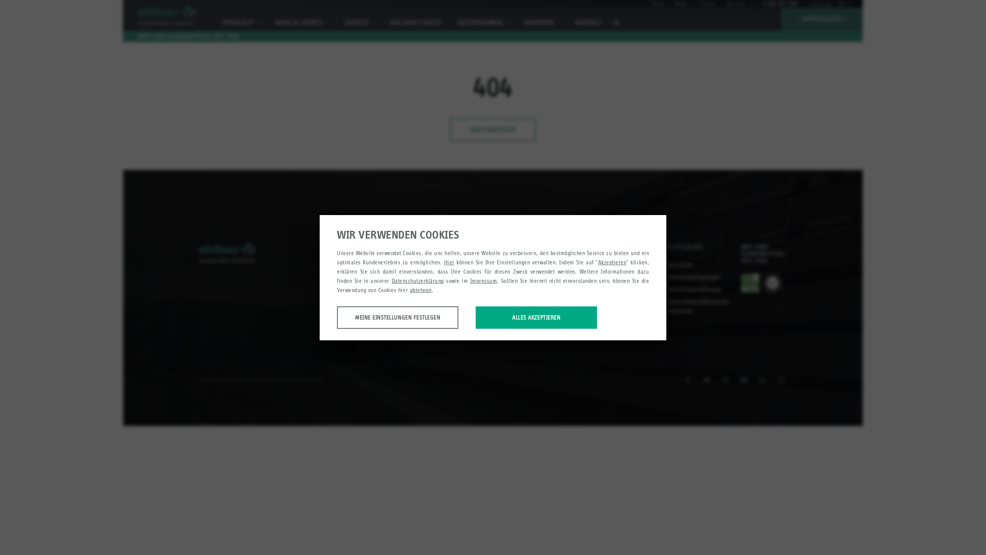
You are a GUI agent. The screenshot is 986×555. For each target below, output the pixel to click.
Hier (449, 262)
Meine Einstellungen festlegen (397, 317)
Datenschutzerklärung (418, 281)
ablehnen (421, 290)
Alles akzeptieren (536, 317)
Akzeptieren (612, 262)
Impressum (483, 281)
